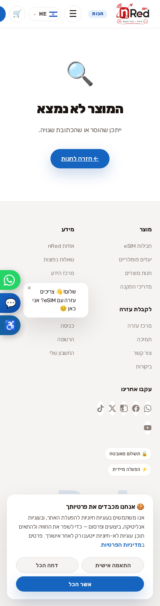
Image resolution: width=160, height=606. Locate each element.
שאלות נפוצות (58, 259)
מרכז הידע (62, 273)
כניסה (67, 325)
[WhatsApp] (148, 408)
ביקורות (144, 366)
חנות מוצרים (138, 273)
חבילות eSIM (138, 245)
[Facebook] (136, 408)
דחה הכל (47, 565)
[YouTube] (148, 428)
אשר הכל (80, 584)
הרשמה (65, 339)
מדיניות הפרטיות (121, 544)
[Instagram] (124, 408)
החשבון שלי (62, 353)
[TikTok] (100, 408)
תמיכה (144, 339)
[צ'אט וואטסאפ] (10, 280)
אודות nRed (61, 245)
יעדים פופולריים (135, 259)
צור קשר (142, 353)
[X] (112, 408)
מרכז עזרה (140, 325)
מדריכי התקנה (136, 286)
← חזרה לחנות (80, 158)
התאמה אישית (113, 565)
